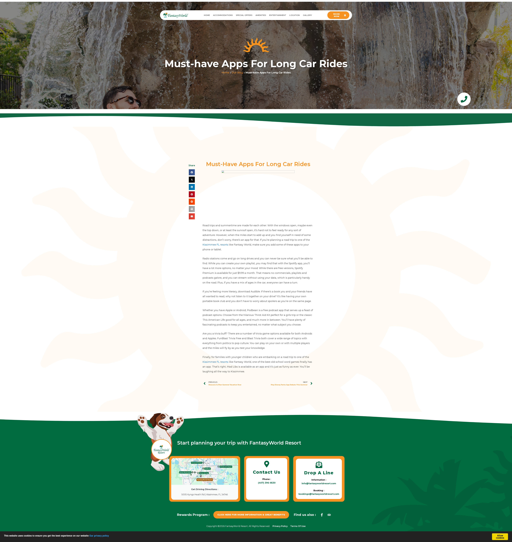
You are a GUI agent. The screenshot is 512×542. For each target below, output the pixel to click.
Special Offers (244, 15)
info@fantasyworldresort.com (319, 483)
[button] (192, 172)
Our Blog (237, 72)
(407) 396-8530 (266, 483)
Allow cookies (500, 536)
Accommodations (223, 15)
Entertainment (277, 15)
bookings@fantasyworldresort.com (319, 494)
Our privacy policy (99, 535)
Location (294, 15)
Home (207, 15)
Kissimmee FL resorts (215, 244)
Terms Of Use (298, 526)
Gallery (307, 15)
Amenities (260, 15)
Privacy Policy (280, 526)
